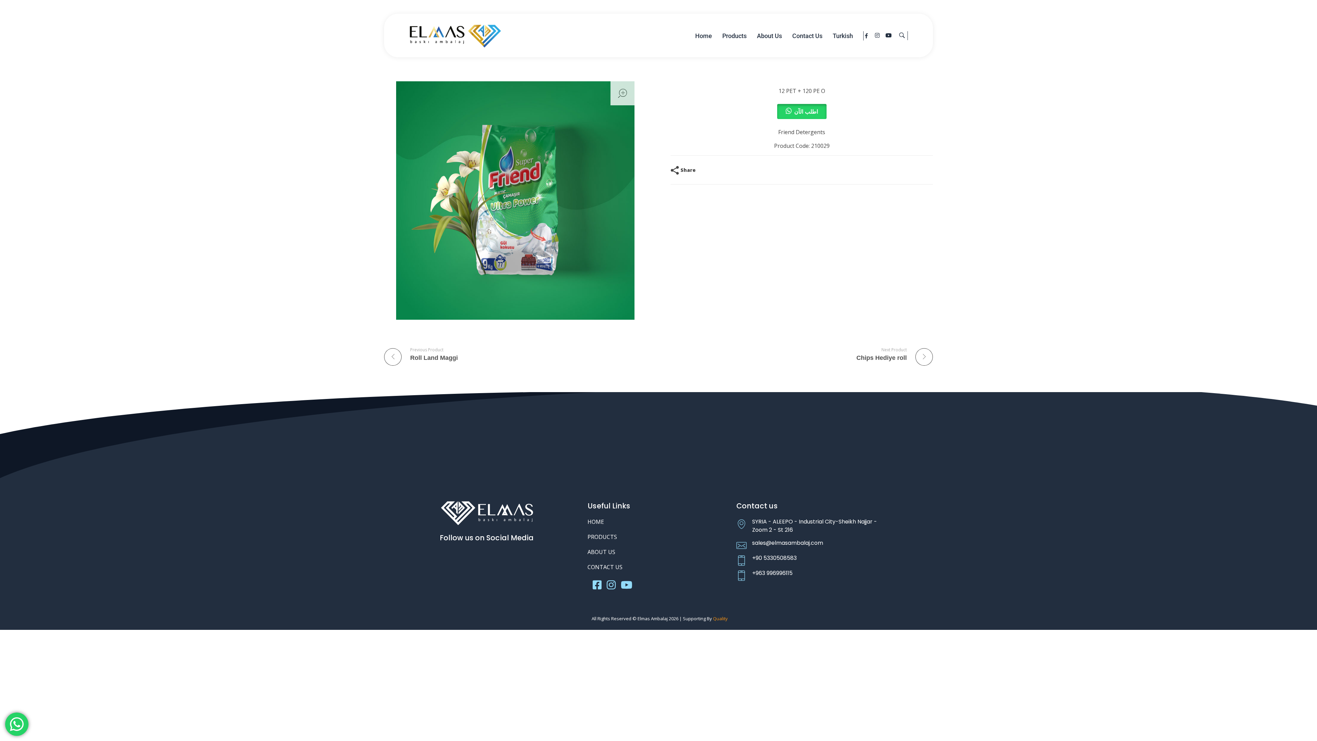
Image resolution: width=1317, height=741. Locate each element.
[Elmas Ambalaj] (455, 35)
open (622, 93)
